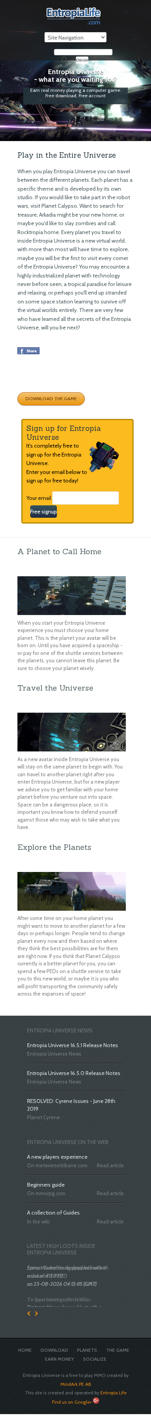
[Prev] (29, 1310)
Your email (38, 497)
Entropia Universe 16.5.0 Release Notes (73, 1073)
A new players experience (57, 1156)
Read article (110, 1165)
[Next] (36, 1310)
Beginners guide (46, 1184)
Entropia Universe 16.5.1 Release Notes (72, 1045)
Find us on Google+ (72, 1398)
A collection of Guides (53, 1212)
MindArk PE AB (75, 1381)
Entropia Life (113, 1389)
